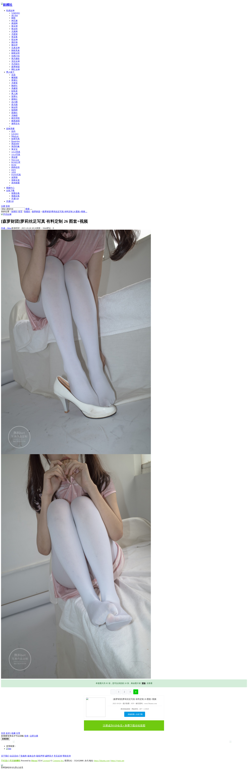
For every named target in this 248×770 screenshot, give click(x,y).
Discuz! (34, 761)
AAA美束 (15, 152)
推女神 (14, 26)
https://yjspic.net (117, 761)
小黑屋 (11, 761)
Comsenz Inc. (58, 761)
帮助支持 (67, 756)
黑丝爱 (14, 157)
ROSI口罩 (15, 162)
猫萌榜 (14, 110)
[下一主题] (231, 742)
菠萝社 (14, 96)
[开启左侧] (6, 214)
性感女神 (10, 10)
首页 (20, 211)
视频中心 (10, 188)
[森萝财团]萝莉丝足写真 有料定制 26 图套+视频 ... (64, 211)
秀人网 (14, 94)
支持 (3, 733)
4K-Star (14, 15)
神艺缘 (14, 20)
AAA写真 (15, 154)
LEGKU (15, 134)
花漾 (13, 75)
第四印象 (15, 146)
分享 (18, 733)
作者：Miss (6, 228)
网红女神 (15, 69)
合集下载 (10, 190)
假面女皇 (15, 180)
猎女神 (14, 39)
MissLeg (14, 136)
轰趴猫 (14, 42)
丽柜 (13, 18)
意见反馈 (58, 756)
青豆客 (14, 37)
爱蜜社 (14, 80)
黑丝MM (15, 144)
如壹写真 (15, 139)
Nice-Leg (15, 160)
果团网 (14, 23)
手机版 (4, 761)
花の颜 (14, 102)
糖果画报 (15, 121)
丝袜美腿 (10, 128)
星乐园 (14, 104)
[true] (31, 209)
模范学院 (15, 118)
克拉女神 (15, 61)
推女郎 (14, 29)
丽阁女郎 (15, 53)
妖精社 (14, 211)
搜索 (27, 209)
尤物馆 (14, 115)
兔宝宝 (14, 149)
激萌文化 (15, 123)
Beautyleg (15, 141)
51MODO (15, 13)
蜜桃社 (14, 99)
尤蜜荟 (14, 83)
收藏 (13, 733)
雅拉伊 (14, 45)
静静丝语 (15, 167)
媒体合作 (31, 756)
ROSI (13, 165)
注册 (3, 206)
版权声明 (40, 756)
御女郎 (14, 107)
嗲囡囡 (14, 77)
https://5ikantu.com (102, 761)
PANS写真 (16, 175)
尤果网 (14, 31)
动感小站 (15, 56)
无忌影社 (15, 64)
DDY (13, 170)
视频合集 (15, 196)
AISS (13, 172)
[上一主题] (14, 742)
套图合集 (15, 193)
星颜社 (14, 113)
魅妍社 (14, 86)
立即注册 (34, 736)
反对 (8, 733)
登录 (8, 206)
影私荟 (14, 91)
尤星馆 (14, 34)
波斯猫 (14, 177)
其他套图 (15, 183)
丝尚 (13, 131)
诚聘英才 (49, 756)
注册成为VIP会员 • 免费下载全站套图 (124, 725)
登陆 (144, 683)
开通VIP (15, 199)
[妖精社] (6, 4)
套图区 (27, 211)
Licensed (46, 761)
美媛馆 (14, 88)
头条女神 (15, 48)
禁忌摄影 (15, 58)
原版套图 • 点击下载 (135, 714)
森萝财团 (15, 67)
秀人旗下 (10, 72)
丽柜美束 (15, 50)
